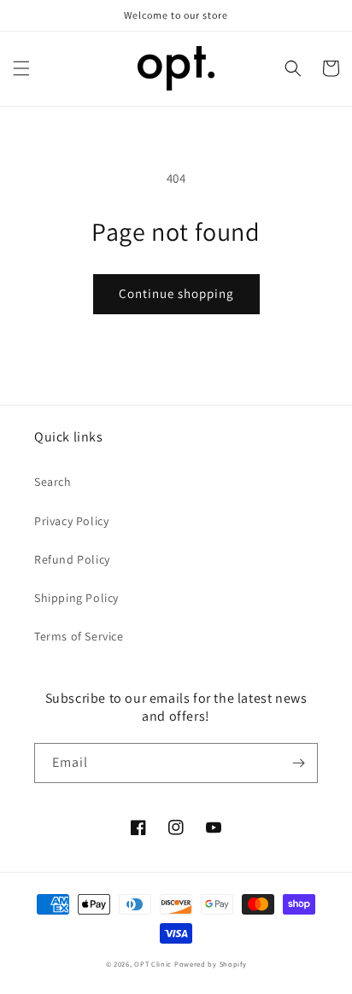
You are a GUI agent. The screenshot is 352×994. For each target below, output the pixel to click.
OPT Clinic (153, 963)
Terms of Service (79, 636)
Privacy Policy (71, 521)
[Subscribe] (298, 763)
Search (53, 481)
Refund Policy (72, 559)
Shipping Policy (76, 597)
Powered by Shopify (210, 963)
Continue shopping (176, 293)
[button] (21, 68)
